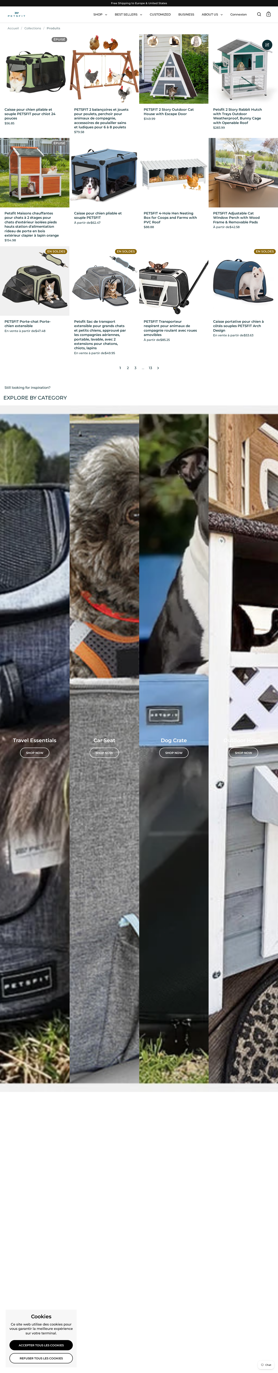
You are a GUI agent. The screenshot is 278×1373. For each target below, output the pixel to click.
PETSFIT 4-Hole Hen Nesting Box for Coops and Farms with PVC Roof (174, 192)
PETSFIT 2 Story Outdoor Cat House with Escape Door (174, 86)
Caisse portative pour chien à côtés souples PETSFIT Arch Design (243, 302)
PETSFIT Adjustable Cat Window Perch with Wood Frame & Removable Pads (243, 192)
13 (150, 368)
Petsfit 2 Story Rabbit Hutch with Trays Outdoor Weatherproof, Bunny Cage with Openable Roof (243, 86)
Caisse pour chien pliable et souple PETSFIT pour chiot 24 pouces (34, 86)
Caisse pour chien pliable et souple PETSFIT (104, 192)
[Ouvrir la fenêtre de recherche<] (259, 14)
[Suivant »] (158, 368)
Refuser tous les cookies (41, 1358)
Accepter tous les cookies (41, 1345)
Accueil (13, 28)
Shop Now (243, 753)
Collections (32, 28)
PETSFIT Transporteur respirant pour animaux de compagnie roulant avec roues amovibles (174, 302)
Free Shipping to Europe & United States (139, 3)
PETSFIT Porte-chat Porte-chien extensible (34, 302)
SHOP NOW (34, 753)
